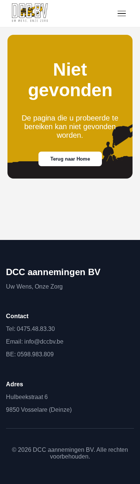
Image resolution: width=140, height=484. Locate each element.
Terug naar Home (70, 159)
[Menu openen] (121, 14)
